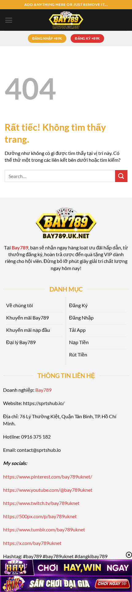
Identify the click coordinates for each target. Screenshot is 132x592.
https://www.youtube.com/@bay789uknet (47, 490)
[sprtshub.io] (66, 20)
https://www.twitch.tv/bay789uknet (41, 503)
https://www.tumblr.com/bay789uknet (44, 529)
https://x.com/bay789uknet (32, 543)
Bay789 (43, 390)
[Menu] (9, 20)
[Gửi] (121, 176)
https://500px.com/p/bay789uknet (40, 516)
